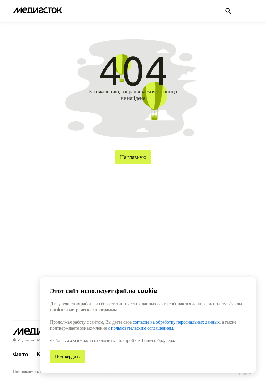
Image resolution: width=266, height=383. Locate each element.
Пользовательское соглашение (37, 371)
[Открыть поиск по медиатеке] (228, 11)
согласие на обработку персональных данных (176, 322)
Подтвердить (67, 356)
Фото (20, 354)
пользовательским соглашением (142, 328)
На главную (133, 157)
